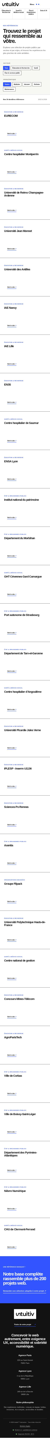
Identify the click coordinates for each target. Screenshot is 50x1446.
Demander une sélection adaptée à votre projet (24, 1291)
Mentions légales (25, 1426)
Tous (6, 68)
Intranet (27, 84)
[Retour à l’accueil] (25, 1314)
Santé (36, 68)
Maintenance (9, 89)
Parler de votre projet (25, 1324)
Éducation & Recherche (21, 68)
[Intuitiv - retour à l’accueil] (9, 4)
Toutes (7, 84)
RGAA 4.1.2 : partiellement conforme (26, 1430)
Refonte (37, 84)
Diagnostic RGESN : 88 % (26, 1434)
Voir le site (11, 133)
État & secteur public (12, 73)
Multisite (17, 84)
